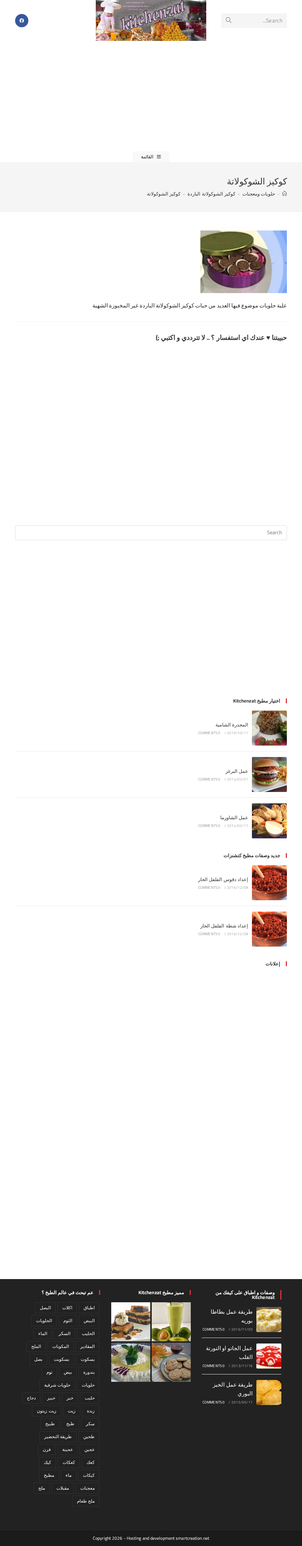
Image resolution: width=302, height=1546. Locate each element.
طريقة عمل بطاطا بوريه (232, 1316)
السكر (64, 1333)
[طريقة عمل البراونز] (130, 1321)
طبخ (70, 1423)
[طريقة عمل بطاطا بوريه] (268, 1319)
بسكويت (61, 1359)
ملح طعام (86, 1501)
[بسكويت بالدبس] (171, 1362)
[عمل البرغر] (269, 774)
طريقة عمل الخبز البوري (233, 1389)
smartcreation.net (192, 1538)
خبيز (51, 1398)
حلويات (88, 1385)
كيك (47, 1462)
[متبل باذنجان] (130, 1362)
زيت (72, 1410)
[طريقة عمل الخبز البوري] (268, 1392)
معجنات (87, 1488)
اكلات (67, 1307)
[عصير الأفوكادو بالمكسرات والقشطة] (171, 1321)
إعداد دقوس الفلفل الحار (223, 879)
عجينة (67, 1449)
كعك (91, 1462)
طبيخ (50, 1423)
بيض (68, 1372)
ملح (41, 1488)
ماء (68, 1475)
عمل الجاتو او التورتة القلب (229, 1352)
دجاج (31, 1398)
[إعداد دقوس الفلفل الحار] (269, 882)
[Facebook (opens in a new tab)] (21, 20)
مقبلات (62, 1488)
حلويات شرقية (57, 1385)
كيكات (89, 1475)
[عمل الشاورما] (269, 820)
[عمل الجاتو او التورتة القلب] (268, 1356)
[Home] (284, 193)
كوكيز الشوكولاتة (163, 193)
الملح (36, 1346)
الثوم (67, 1320)
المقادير (87, 1346)
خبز (70, 1398)
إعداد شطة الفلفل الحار (224, 925)
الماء (42, 1333)
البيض (89, 1320)
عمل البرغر (236, 771)
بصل (38, 1359)
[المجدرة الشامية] (269, 728)
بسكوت (88, 1359)
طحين (89, 1436)
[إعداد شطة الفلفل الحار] (269, 929)
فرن (47, 1449)
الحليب (88, 1333)
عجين (89, 1449)
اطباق (89, 1307)
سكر (90, 1423)
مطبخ (49, 1475)
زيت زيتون (46, 1410)
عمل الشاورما (234, 817)
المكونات (60, 1346)
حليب (90, 1398)
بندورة (89, 1372)
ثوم (49, 1372)
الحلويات (44, 1320)
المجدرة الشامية (231, 724)
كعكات (69, 1462)
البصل (45, 1307)
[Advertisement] (151, 96)
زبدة (91, 1410)
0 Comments (209, 732)
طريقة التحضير (58, 1436)
